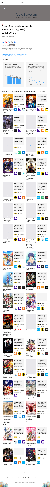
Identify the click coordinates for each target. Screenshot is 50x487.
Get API (24, 477)
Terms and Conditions (32, 477)
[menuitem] (8, 478)
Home (3, 38)
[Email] (12, 42)
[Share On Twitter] (9, 42)
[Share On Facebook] (3, 42)
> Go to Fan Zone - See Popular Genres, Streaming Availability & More (15, 54)
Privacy (19, 477)
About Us (41, 477)
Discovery (14, 477)
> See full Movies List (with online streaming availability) (12, 55)
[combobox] (12, 45)
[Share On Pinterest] (6, 42)
